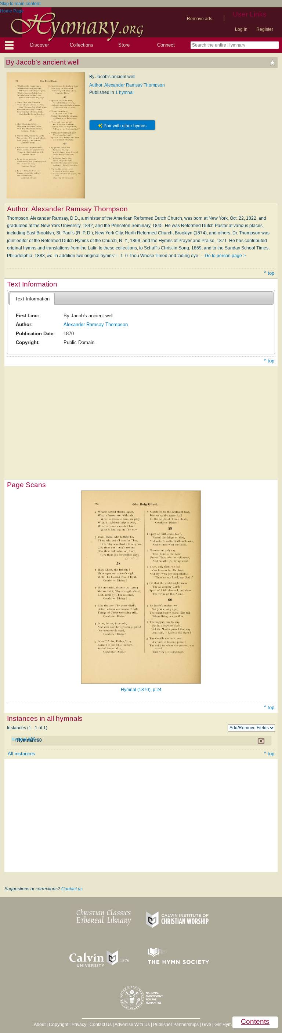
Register (264, 29)
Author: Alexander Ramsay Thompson (127, 85)
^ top (269, 273)
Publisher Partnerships (176, 1024)
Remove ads (199, 18)
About (40, 1024)
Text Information (32, 299)
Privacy (79, 1024)
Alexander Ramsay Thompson (96, 324)
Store (124, 45)
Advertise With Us (132, 1024)
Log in (241, 29)
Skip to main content (20, 3)
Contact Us (101, 1024)
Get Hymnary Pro (231, 1024)
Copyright (58, 1024)
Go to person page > (225, 255)
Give (206, 1024)
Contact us (72, 888)
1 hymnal (124, 92)
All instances (21, 753)
